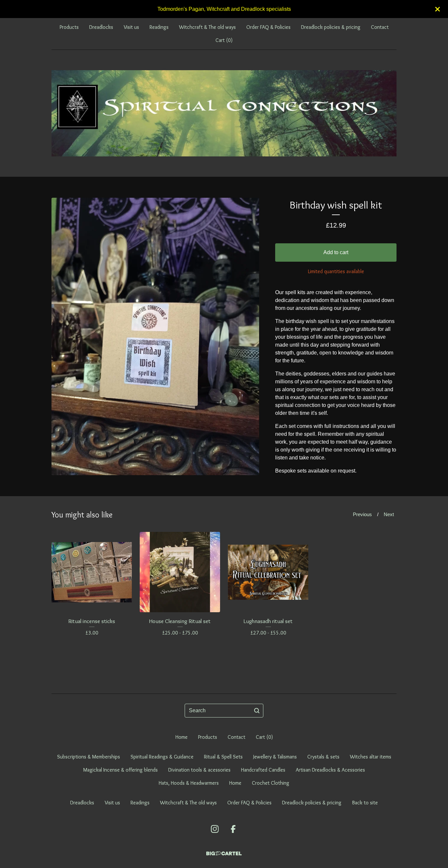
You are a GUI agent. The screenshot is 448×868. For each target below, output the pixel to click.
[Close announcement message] (437, 9)
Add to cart (335, 252)
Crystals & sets (323, 757)
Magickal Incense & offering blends (120, 770)
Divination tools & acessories (199, 770)
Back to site (365, 802)
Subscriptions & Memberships (88, 757)
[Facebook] (233, 829)
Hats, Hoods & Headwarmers (189, 783)
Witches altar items (370, 757)
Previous (362, 514)
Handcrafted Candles (263, 770)
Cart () (224, 40)
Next (389, 514)
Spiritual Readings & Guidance (162, 757)
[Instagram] (215, 829)
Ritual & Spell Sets (223, 757)
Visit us (131, 27)
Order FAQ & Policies (268, 27)
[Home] (224, 113)
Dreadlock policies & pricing (330, 27)
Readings (159, 27)
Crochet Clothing (270, 783)
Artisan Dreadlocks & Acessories (330, 770)
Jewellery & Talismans (275, 757)
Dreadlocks (101, 27)
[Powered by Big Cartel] (224, 853)
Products (69, 27)
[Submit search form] (257, 711)
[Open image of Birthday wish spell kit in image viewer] (155, 336)
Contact (380, 27)
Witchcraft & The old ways (207, 27)
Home (181, 737)
